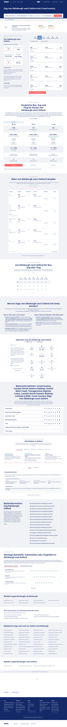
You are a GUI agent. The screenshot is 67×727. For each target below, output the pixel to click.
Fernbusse (18, 700)
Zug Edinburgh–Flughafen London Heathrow (57, 632)
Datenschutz (33, 723)
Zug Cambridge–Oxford (53, 648)
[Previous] (17, 278)
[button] (31, 15)
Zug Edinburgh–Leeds (52, 637)
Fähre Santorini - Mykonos (45, 702)
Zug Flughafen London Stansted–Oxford (56, 644)
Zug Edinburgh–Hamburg (24, 630)
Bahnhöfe (6, 709)
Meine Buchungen (46, 1)
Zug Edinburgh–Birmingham (24, 637)
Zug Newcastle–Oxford (8, 653)
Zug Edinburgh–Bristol (38, 637)
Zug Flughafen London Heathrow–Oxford (12, 644)
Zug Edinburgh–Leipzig (23, 634)
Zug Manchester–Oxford (38, 644)
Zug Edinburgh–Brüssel (8, 634)
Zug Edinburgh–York (8, 641)
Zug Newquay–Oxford (52, 653)
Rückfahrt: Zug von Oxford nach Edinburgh (12, 614)
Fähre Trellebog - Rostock (45, 707)
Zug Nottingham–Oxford (38, 648)
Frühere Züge (13, 251)
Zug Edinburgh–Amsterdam (39, 632)
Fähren (21, 1)
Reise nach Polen (55, 707)
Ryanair (29, 702)
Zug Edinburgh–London (8, 600)
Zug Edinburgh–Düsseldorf (24, 632)
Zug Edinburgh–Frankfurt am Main (55, 630)
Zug (11, 1)
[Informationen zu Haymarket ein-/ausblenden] (61, 577)
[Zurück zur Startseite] (7, 2)
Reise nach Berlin (55, 704)
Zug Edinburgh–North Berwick (40, 602)
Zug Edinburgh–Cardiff (38, 639)
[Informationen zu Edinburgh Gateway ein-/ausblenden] (61, 582)
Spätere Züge (54, 251)
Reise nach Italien (55, 709)
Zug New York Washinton (9, 702)
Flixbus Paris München (20, 709)
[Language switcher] (39, 2)
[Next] (61, 37)
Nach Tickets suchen (8, 50)
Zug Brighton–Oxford (38, 651)
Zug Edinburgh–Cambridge (53, 639)
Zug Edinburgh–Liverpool (24, 600)
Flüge (18, 1)
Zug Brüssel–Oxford (23, 644)
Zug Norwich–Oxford (23, 653)
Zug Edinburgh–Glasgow (38, 600)
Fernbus (14, 1)
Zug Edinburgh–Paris (8, 630)
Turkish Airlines (31, 704)
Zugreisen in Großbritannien (16, 671)
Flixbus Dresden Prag (20, 706)
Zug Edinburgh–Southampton (24, 641)
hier (44, 255)
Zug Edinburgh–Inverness (9, 602)
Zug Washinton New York (9, 704)
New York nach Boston (8, 707)
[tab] (34, 41)
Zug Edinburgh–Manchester (53, 600)
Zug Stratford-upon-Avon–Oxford (25, 665)
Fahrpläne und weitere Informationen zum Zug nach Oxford (16, 618)
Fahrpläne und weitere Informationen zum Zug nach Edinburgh (46, 616)
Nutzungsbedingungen (24, 723)
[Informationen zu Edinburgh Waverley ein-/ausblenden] (61, 571)
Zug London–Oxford (52, 641)
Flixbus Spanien (19, 704)
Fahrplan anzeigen (8, 63)
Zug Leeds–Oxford (22, 648)
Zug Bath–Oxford (51, 651)
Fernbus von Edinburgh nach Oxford (41, 614)
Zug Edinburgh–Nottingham (9, 639)
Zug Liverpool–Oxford (38, 646)
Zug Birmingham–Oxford (53, 646)
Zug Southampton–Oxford (24, 651)
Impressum (16, 723)
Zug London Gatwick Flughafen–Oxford (26, 646)
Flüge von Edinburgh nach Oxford (11, 616)
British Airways (31, 706)
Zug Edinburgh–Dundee (23, 602)
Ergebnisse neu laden (33, 186)
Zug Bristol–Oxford (7, 648)
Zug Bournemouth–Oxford (39, 653)
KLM (29, 709)
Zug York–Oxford (7, 651)
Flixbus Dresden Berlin (20, 707)
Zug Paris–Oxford (37, 641)
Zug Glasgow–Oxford (8, 646)
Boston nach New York (8, 706)
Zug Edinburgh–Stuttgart (9, 632)
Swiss (29, 707)
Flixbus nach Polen (20, 702)
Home (5, 671)
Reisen (53, 700)
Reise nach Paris (55, 706)
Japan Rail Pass (55, 702)
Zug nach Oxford (26, 671)
